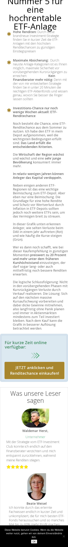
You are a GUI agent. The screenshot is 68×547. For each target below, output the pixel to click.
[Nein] (63, 536)
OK (34, 541)
